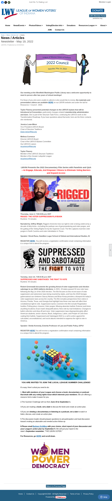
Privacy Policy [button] (88, 494)
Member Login (105, 2)
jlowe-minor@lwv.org (28, 132)
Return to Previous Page (55, 486)
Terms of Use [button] (75, 494)
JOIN (50, 30)
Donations (71, 25)
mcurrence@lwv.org (28, 146)
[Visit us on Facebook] (2, 2)
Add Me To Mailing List (38, 2)
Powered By (50, 497)
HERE (50, 102)
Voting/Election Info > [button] (55, 25)
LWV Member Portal (97, 16)
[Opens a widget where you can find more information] (104, 497)
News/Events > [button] (19, 25)
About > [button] (103, 25)
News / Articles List (12, 35)
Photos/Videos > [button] (36, 25)
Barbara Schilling (40, 426)
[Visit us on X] (5, 2)
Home (7, 25)
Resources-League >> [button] (88, 25)
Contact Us (59, 30)
